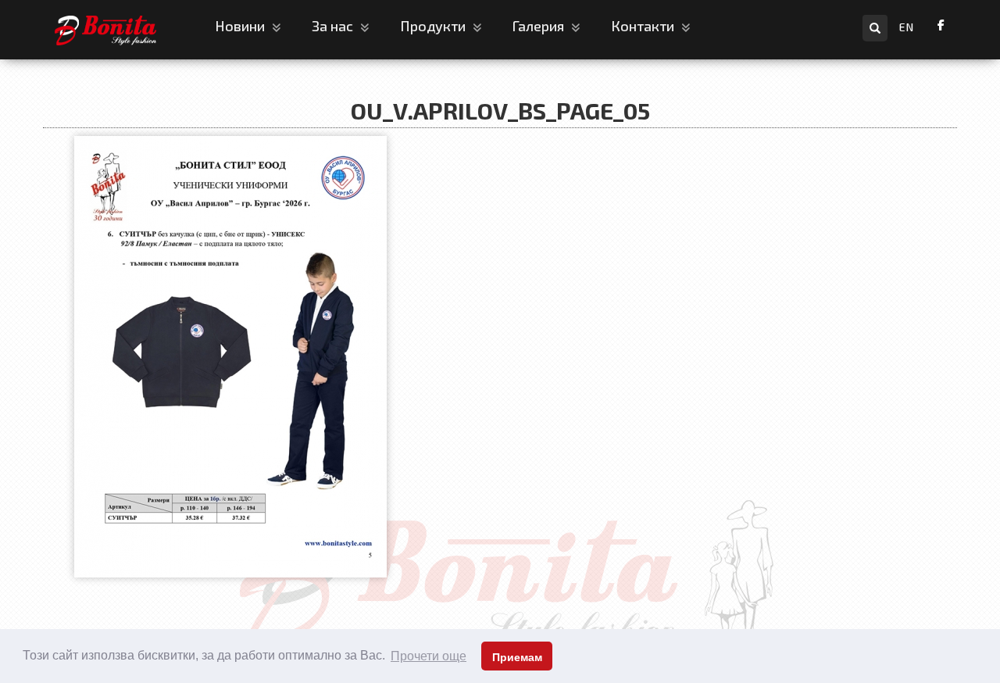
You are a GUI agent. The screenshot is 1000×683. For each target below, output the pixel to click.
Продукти (434, 25)
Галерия (539, 25)
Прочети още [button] (428, 656)
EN (906, 27)
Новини (241, 25)
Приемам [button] (517, 657)
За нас (334, 25)
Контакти (644, 25)
